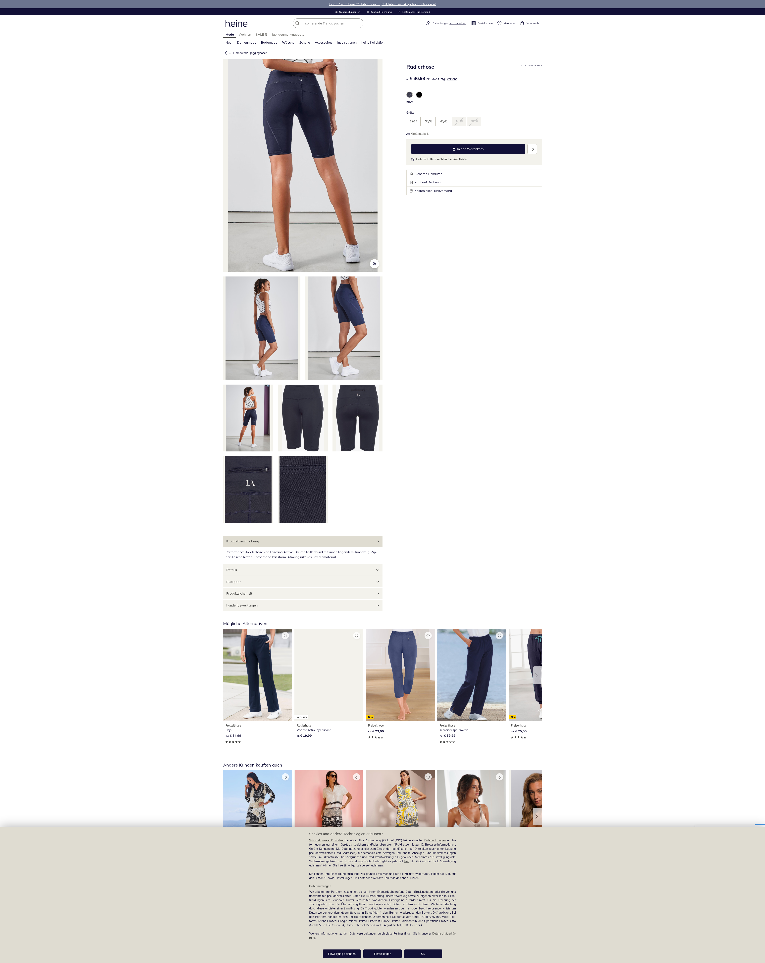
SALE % (261, 34)
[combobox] (337, 23)
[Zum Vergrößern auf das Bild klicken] (374, 264)
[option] (409, 95)
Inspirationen (347, 42)
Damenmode (246, 42)
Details (231, 570)
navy (409, 102)
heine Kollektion (372, 42)
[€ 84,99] (328, 816)
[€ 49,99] (400, 816)
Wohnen (245, 34)
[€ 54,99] (257, 675)
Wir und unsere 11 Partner (326, 840)
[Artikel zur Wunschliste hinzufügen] (532, 149)
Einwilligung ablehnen (342, 954)
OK (423, 954)
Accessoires (323, 42)
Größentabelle (420, 133)
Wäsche (288, 42)
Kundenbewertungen (242, 605)
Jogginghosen (258, 53)
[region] (382, 895)
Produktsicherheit (239, 593)
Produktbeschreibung (242, 541)
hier (406, 861)
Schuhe (304, 42)
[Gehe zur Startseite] (236, 23)
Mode (230, 34)
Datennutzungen (435, 840)
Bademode (269, 42)
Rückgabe (233, 582)
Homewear (240, 53)
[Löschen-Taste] (359, 23)
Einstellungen (382, 954)
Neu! (229, 42)
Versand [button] (452, 79)
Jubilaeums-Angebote (288, 34)
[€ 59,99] (471, 675)
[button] (225, 53)
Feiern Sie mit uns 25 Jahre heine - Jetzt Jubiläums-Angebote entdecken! (382, 4)
